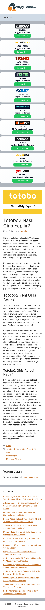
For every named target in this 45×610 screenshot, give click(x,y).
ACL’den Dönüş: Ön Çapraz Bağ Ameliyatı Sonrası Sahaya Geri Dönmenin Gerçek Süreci (21, 506)
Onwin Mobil (11, 456)
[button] (40, 17)
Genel (8, 446)
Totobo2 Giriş (12, 449)
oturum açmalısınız (31, 477)
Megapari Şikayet (13, 459)
